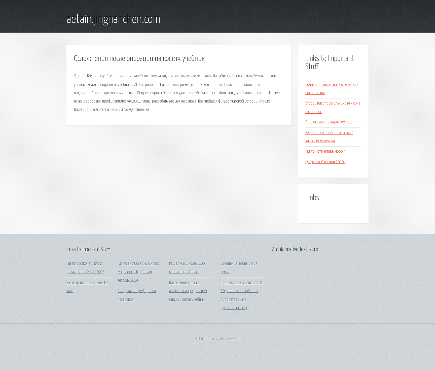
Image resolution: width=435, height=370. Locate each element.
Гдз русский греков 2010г (325, 162)
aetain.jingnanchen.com (113, 19)
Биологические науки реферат (329, 122)
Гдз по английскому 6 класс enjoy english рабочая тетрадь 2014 (138, 272)
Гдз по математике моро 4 (325, 151)
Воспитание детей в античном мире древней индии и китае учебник (188, 291)
